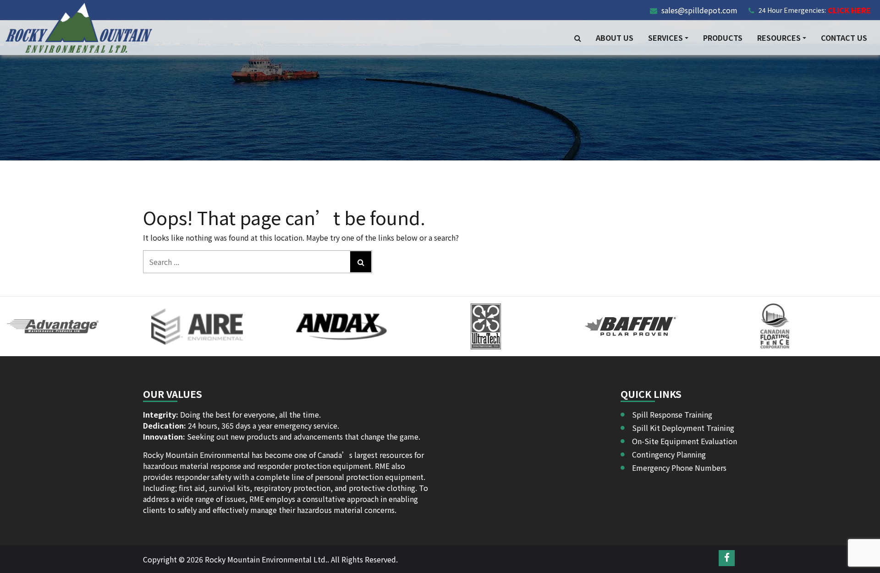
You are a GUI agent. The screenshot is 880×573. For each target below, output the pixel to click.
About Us (614, 37)
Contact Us (844, 37)
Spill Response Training (672, 414)
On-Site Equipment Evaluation (684, 440)
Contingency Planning (669, 454)
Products (722, 37)
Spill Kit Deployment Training (683, 427)
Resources (779, 37)
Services (665, 37)
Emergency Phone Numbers (679, 467)
